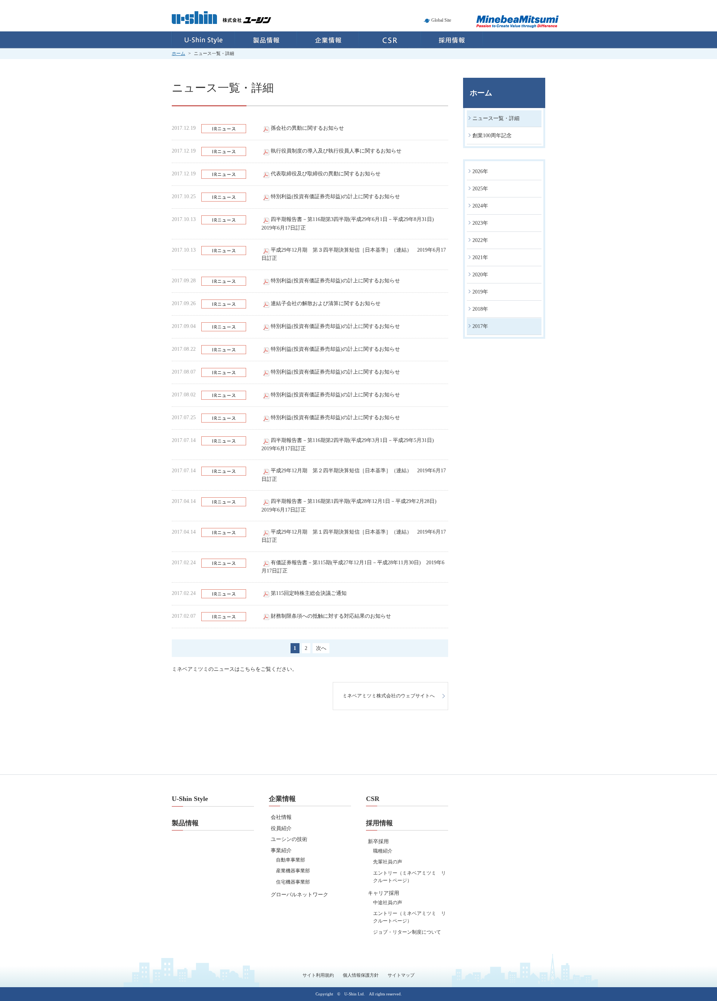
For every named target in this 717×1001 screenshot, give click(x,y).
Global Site (441, 20)
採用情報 (452, 39)
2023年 (480, 223)
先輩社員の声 (387, 862)
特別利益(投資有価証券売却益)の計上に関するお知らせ (335, 196)
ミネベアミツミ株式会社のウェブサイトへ (388, 695)
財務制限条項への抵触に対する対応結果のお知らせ (331, 616)
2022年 (480, 240)
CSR (390, 39)
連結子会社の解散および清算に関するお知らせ (326, 303)
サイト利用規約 (318, 975)
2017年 (480, 326)
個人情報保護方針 (361, 975)
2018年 (480, 309)
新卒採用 (378, 841)
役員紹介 (281, 828)
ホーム (178, 53)
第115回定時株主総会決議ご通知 (309, 593)
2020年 (480, 274)
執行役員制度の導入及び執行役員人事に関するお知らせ (336, 151)
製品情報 (266, 39)
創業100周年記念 (492, 135)
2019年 (480, 292)
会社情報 (281, 817)
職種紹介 (382, 851)
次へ (321, 648)
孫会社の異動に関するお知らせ (307, 128)
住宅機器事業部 (293, 882)
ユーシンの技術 (289, 839)
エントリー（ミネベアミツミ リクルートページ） (409, 876)
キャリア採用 (383, 893)
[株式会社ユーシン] (221, 22)
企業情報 (328, 39)
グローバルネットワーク (299, 894)
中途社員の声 (387, 902)
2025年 (480, 188)
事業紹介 (281, 850)
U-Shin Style (203, 39)
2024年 (480, 206)
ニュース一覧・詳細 (495, 118)
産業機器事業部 (293, 870)
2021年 (480, 257)
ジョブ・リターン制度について (407, 932)
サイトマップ (401, 975)
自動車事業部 (290, 860)
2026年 (480, 171)
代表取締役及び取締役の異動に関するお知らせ (326, 173)
